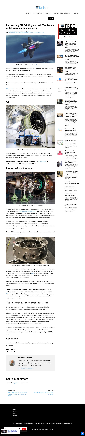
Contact (76, 13)
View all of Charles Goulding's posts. (26, 368)
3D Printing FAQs (65, 13)
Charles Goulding (11, 31)
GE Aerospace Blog (40, 65)
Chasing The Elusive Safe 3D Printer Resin (71, 161)
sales (43, 32)
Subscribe (48, 13)
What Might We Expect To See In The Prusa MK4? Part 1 (72, 183)
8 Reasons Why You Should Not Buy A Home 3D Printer (71, 172)
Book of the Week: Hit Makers (70, 141)
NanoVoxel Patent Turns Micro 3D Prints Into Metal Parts (71, 89)
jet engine (27, 32)
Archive (15, 415)
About (14, 409)
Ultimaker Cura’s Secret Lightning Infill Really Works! (70, 152)
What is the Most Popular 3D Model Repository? (71, 129)
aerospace (11, 32)
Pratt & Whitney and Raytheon (27, 211)
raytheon (39, 32)
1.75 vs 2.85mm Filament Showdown (71, 204)
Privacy (14, 413)
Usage (28, 31)
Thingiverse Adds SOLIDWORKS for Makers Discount (71, 79)
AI (38, 162)
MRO (32, 273)
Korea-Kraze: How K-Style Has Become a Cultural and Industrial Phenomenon (71, 115)
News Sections (37, 13)
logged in (15, 383)
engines (15, 32)
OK (24, 430)
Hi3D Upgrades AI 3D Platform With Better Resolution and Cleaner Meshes (70, 69)
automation (43, 162)
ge (17, 32)
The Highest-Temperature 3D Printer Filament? (71, 194)
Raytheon (13, 89)
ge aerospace (21, 32)
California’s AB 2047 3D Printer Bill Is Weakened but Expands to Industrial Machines (72, 57)
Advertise (56, 13)
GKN (7, 294)
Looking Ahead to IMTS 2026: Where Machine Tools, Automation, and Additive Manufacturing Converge (70, 44)
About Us (28, 13)
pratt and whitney (33, 32)
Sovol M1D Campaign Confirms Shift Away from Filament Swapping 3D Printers (71, 102)
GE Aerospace (41, 149)
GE (7, 89)
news (25, 31)
